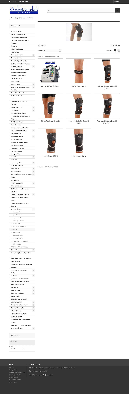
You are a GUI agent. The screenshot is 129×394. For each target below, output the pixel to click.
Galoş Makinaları (16, 125)
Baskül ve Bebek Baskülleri (19, 72)
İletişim (116, 1)
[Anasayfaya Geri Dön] (11, 18)
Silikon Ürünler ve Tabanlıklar (20, 241)
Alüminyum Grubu (17, 212)
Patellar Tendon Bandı (78, 86)
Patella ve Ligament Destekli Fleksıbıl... (107, 122)
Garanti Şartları (13, 377)
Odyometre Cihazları (17, 186)
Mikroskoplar (15, 180)
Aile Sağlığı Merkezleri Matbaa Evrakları (20, 42)
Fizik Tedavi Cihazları (17, 122)
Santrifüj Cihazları (16, 276)
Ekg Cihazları (15, 110)
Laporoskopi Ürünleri (17, 162)
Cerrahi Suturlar (15, 84)
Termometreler (15, 296)
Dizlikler (14, 229)
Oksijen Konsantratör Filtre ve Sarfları (20, 199)
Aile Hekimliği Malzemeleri (19, 37)
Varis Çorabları (16, 244)
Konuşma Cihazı (16, 154)
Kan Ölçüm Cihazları (17, 145)
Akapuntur (14, 46)
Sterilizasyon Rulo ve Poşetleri (20, 281)
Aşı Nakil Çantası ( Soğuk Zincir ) (20, 63)
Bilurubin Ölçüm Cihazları (18, 75)
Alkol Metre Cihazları (17, 49)
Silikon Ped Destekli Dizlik (50, 121)
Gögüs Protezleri (16, 133)
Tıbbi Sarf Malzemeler (17, 308)
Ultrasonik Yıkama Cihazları (19, 313)
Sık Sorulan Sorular (15, 379)
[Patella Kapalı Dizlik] (78, 141)
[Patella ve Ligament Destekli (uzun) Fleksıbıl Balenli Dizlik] (107, 71)
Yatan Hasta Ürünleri (17, 328)
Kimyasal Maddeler (16, 151)
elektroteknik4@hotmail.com (45, 375)
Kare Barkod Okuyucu (17, 148)
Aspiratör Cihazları (16, 66)
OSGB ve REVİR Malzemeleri (19, 247)
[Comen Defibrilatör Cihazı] (50, 71)
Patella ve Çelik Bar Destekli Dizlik (79, 122)
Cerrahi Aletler (15, 81)
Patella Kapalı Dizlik (79, 156)
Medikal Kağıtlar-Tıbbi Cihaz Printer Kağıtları (21, 176)
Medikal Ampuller (16, 171)
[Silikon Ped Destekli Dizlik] (50, 106)
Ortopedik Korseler (17, 235)
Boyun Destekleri (17, 218)
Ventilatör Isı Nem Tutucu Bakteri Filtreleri (20, 321)
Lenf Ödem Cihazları (17, 165)
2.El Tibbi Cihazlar (16, 31)
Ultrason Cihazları (16, 311)
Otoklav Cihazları (16, 250)
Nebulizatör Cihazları (17, 183)
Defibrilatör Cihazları (17, 96)
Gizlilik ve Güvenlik (15, 374)
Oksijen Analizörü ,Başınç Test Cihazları (20, 190)
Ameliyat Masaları (16, 58)
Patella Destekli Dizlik (50, 156)
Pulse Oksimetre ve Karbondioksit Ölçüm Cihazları (21, 260)
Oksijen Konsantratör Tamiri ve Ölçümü (20, 205)
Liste (119, 51)
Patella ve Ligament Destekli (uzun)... (107, 87)
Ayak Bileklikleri (16, 215)
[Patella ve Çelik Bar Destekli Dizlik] (78, 106)
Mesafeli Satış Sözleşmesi (17, 372)
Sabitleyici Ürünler (17, 238)
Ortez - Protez (16, 232)
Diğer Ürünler (16, 223)
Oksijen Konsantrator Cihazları (20, 194)
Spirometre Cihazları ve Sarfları (20, 278)
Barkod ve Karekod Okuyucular (20, 69)
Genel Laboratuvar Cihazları (19, 130)
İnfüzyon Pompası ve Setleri (19, 142)
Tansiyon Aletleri (16, 290)
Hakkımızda (12, 382)
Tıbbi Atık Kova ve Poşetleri (19, 299)
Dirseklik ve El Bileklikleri (19, 226)
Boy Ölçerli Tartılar (16, 78)
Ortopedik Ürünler (16, 209)
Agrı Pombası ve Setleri (18, 34)
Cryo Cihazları (15, 90)
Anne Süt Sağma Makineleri (19, 61)
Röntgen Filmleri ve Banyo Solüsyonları (19, 271)
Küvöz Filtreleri (15, 160)
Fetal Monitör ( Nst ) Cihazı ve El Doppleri (20, 117)
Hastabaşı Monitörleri (17, 136)
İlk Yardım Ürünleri (16, 139)
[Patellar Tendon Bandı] (78, 71)
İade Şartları (12, 370)
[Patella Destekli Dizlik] (50, 141)
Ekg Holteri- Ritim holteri (18, 113)
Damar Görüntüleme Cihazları (19, 93)
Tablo (115, 51)
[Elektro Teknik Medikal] (26, 9)
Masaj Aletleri (15, 168)
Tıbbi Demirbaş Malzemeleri (19, 305)
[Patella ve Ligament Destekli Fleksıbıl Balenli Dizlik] (107, 106)
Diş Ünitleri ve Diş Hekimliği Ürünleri (19, 103)
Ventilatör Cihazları (16, 316)
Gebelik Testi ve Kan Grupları (19, 127)
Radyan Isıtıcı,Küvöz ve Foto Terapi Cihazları (21, 266)
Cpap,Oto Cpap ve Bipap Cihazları (21, 87)
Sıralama (40, 50)
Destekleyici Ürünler (18, 220)
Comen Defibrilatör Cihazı (50, 86)
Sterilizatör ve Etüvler (17, 284)
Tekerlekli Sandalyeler (17, 293)
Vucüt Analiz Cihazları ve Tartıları (21, 325)
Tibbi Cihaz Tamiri (16, 302)
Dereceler (14, 98)
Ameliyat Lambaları (16, 55)
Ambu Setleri (15, 52)
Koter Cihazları (15, 157)
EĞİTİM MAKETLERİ (17, 107)
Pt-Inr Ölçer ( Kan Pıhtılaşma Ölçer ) (21, 254)
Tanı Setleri (14, 287)
